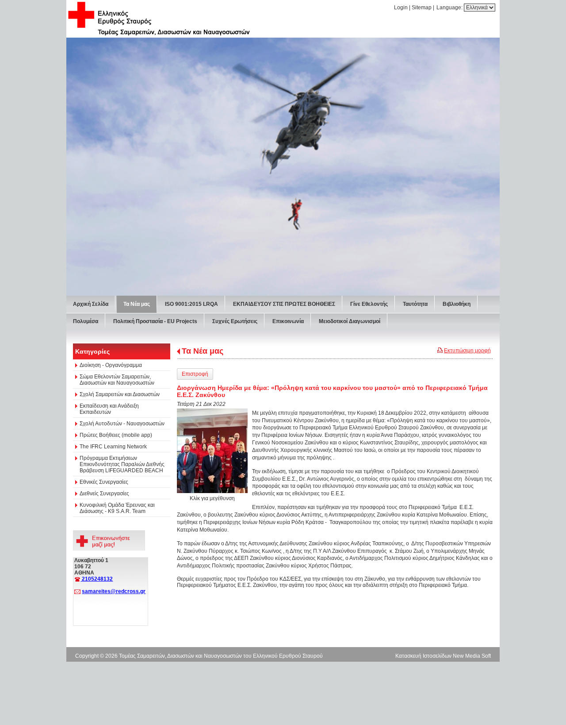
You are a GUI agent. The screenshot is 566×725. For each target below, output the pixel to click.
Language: (450, 7)
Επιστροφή (195, 374)
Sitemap (422, 7)
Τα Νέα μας (202, 351)
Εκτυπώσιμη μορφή (467, 350)
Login (401, 7)
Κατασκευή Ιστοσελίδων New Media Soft (443, 656)
